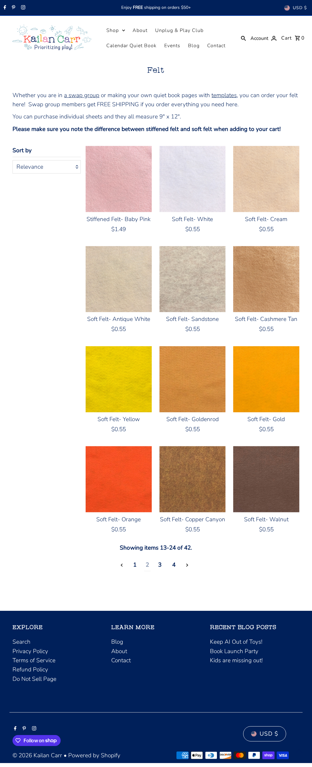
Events (172, 45)
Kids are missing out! (236, 660)
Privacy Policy (30, 651)
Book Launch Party (234, 651)
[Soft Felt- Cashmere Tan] (266, 279)
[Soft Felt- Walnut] (266, 479)
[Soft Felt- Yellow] (119, 379)
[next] (187, 565)
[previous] (122, 565)
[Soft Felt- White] (192, 179)
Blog (194, 45)
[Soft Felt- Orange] (119, 479)
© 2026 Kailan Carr (38, 755)
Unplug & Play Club (179, 30)
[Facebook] (4, 8)
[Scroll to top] (299, 751)
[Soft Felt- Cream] (266, 179)
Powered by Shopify (94, 755)
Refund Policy (30, 670)
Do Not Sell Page (34, 679)
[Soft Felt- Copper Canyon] (192, 479)
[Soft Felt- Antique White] (119, 279)
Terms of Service (33, 660)
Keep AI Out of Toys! (236, 642)
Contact (216, 45)
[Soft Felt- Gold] (266, 379)
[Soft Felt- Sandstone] (192, 279)
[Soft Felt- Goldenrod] (192, 379)
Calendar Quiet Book (131, 45)
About (140, 30)
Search (21, 642)
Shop (112, 30)
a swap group (81, 95)
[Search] (243, 38)
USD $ (300, 8)
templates (224, 95)
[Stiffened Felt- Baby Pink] (119, 179)
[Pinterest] (12, 8)
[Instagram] (22, 8)
